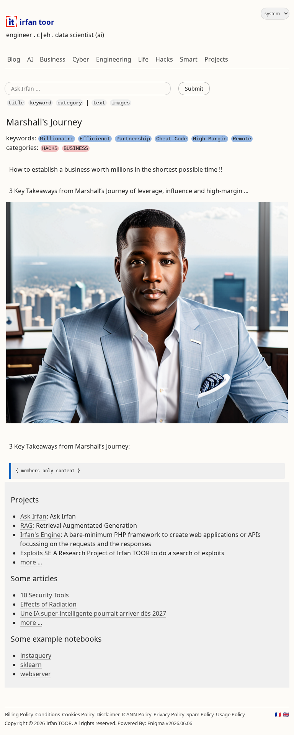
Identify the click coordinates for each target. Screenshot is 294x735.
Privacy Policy (169, 714)
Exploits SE (35, 553)
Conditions (47, 714)
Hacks (164, 59)
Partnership (133, 139)
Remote (242, 139)
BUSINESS (76, 148)
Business (52, 59)
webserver (35, 674)
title (16, 103)
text (99, 103)
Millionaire (57, 139)
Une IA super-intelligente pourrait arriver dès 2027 (93, 613)
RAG (26, 525)
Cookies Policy (78, 714)
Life (143, 59)
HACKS (49, 148)
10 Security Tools (44, 595)
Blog (13, 59)
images (120, 103)
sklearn (31, 664)
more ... (31, 562)
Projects (216, 59)
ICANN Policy (137, 714)
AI (30, 59)
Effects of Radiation (48, 604)
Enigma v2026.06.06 (169, 723)
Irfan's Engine (40, 534)
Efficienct (95, 139)
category (69, 103)
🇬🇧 (286, 714)
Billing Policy (19, 714)
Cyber (80, 59)
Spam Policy (200, 714)
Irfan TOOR (59, 723)
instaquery (35, 655)
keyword (40, 103)
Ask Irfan (33, 516)
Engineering (113, 59)
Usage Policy (230, 714)
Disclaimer (108, 714)
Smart (189, 59)
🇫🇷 (278, 714)
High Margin (210, 139)
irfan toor (36, 22)
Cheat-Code (171, 139)
